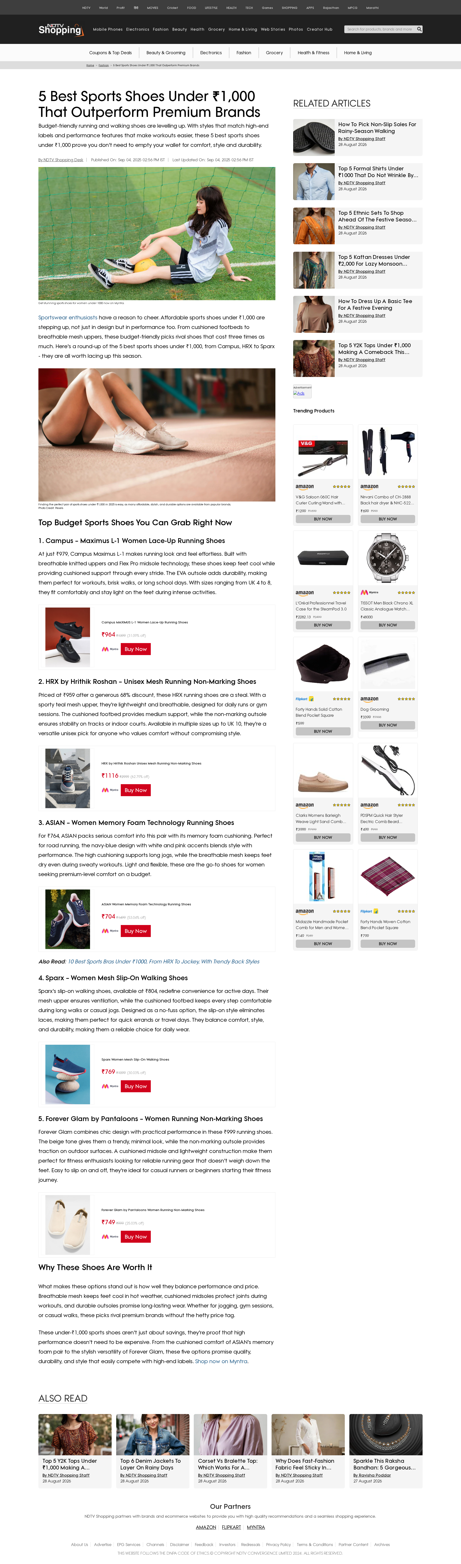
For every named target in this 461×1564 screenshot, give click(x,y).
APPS (310, 8)
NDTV (86, 8)
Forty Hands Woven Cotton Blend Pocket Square (386, 924)
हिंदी (136, 8)
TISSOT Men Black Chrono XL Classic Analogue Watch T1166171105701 (387, 606)
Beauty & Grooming (165, 52)
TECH (249, 8)
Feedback (204, 1544)
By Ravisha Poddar (372, 1475)
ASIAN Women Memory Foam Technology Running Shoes (146, 904)
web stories (273, 29)
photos (296, 29)
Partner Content (353, 1544)
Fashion (244, 52)
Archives (382, 1544)
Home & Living (358, 52)
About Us (79, 1544)
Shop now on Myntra (221, 1361)
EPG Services (128, 1544)
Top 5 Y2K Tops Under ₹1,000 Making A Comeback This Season (374, 348)
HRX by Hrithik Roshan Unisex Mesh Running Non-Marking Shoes (151, 763)
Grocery (274, 52)
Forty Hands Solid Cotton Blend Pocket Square (319, 712)
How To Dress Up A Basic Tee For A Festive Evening (375, 304)
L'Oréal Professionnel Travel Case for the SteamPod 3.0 (321, 606)
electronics (137, 29)
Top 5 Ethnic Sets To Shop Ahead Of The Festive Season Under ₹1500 (376, 216)
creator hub (320, 29)
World (103, 8)
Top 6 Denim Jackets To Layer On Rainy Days (150, 1464)
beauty (179, 29)
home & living (243, 29)
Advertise (102, 1544)
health (198, 29)
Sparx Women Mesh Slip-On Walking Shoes (135, 1059)
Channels (155, 1544)
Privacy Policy (278, 1544)
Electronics (211, 52)
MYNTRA (256, 1527)
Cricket (172, 8)
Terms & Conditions (315, 1544)
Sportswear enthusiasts (67, 317)
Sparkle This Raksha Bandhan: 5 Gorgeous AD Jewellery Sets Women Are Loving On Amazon (382, 1464)
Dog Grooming (375, 709)
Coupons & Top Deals (110, 52)
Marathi (372, 8)
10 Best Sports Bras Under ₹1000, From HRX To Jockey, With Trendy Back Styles (163, 961)
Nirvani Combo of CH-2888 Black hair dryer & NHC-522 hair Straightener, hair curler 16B (386, 500)
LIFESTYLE (211, 8)
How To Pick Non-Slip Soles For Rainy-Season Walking (377, 127)
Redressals (250, 1544)
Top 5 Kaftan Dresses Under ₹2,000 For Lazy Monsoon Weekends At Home (374, 260)
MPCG (353, 8)
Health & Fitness (313, 52)
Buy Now (323, 519)
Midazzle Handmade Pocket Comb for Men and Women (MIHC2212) (322, 925)
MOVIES (152, 8)
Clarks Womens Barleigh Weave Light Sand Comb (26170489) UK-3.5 (319, 819)
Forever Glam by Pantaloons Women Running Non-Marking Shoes (153, 1210)
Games (267, 8)
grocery (216, 29)
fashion (161, 29)
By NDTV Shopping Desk (60, 160)
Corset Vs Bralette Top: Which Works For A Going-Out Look (228, 1464)
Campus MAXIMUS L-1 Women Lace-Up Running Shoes (145, 622)
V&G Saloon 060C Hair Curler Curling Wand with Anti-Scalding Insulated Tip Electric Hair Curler (321, 500)
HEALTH (231, 8)
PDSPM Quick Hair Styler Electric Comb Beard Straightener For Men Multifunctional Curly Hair (384, 819)
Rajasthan (331, 8)
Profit (121, 8)
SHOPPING (289, 8)
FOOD (191, 8)
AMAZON (206, 1527)
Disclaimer (179, 1544)
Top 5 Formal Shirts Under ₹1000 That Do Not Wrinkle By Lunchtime (375, 172)
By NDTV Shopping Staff (361, 138)
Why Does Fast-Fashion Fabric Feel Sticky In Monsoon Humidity (305, 1464)
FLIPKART (231, 1527)
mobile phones (108, 29)
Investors (227, 1544)
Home (90, 65)
